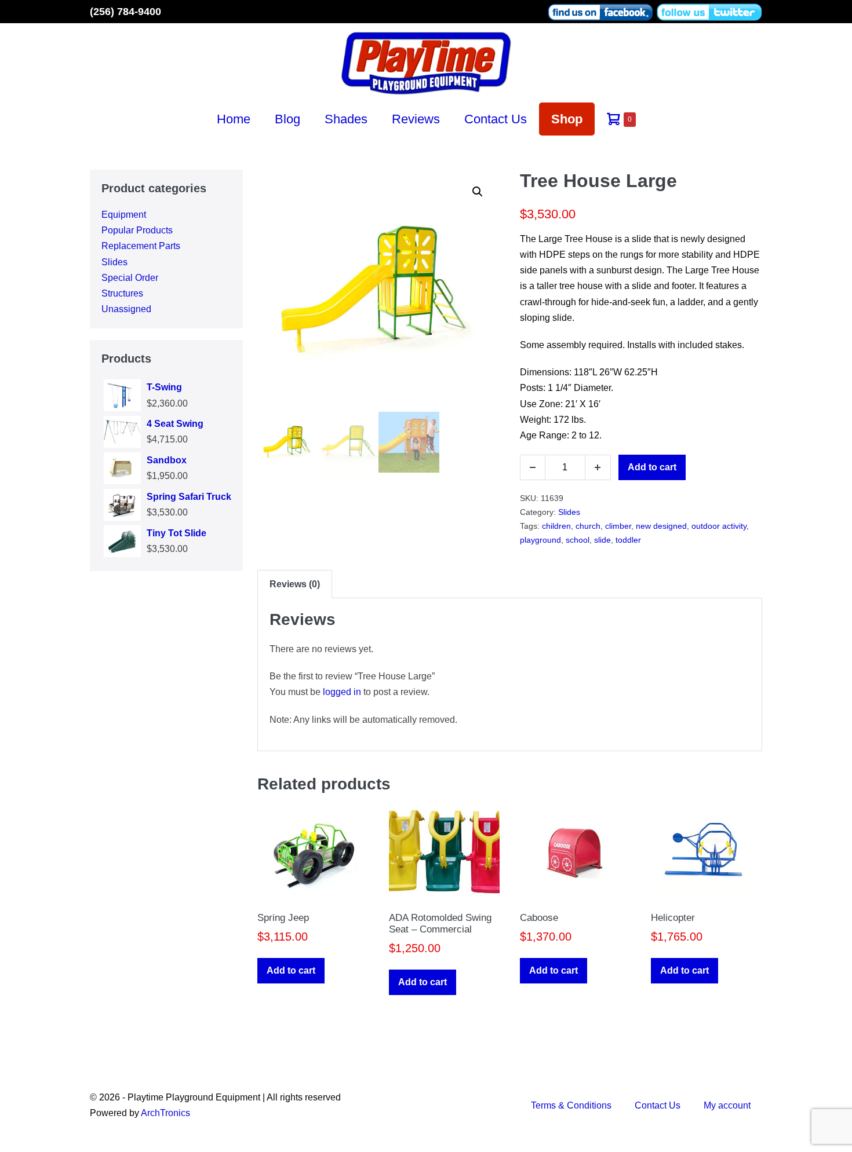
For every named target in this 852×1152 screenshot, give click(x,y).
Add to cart (652, 467)
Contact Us (495, 119)
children (556, 526)
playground (540, 539)
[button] (477, 191)
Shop (566, 119)
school (577, 539)
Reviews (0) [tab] (295, 584)
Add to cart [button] (291, 970)
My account (727, 1105)
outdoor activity (719, 526)
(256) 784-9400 (125, 11)
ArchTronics (165, 1113)
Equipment (123, 215)
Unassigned (126, 309)
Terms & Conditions (571, 1105)
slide (602, 539)
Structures (122, 293)
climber (618, 526)
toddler (628, 539)
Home (233, 119)
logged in (342, 692)
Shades (346, 119)
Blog (287, 119)
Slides (114, 262)
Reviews (416, 119)
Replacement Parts (140, 246)
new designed (661, 526)
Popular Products (137, 230)
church (588, 526)
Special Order (129, 278)
